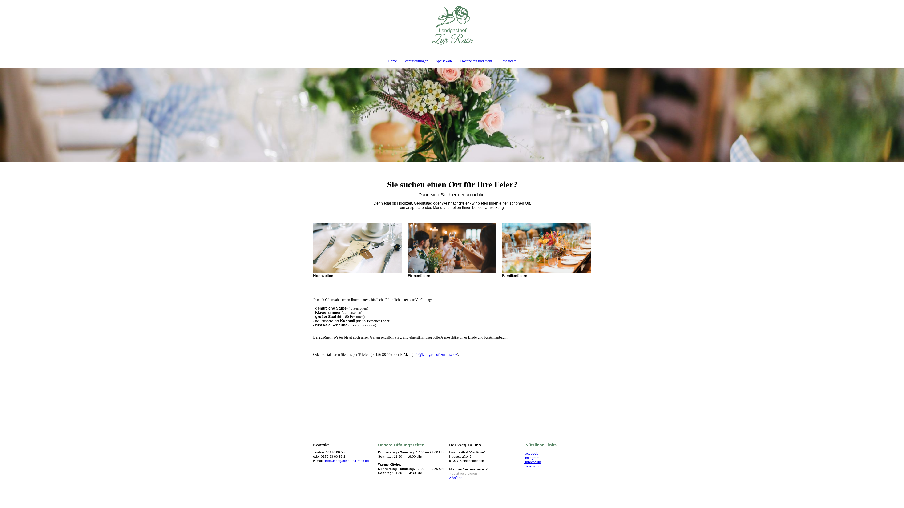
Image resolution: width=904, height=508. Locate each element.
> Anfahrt (456, 478)
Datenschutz (533, 466)
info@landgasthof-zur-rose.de (435, 355)
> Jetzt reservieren (463, 473)
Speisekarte (444, 61)
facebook (531, 453)
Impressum (532, 462)
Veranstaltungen (416, 61)
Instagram (531, 458)
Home (392, 61)
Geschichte (508, 61)
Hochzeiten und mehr (476, 61)
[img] (452, 24)
